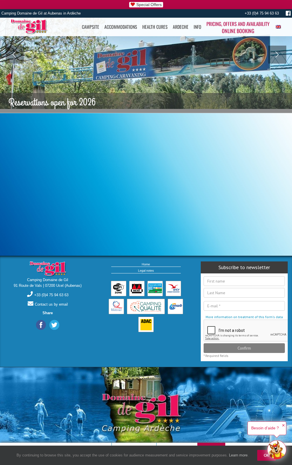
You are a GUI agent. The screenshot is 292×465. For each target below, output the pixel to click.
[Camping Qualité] (146, 306)
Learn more (238, 455)
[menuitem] (90, 27)
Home (146, 264)
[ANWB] (175, 306)
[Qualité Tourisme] (116, 306)
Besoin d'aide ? (265, 428)
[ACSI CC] (155, 288)
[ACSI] (137, 288)
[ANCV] (173, 288)
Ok (266, 455)
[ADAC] (146, 324)
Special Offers (149, 4)
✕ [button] (283, 425)
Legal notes (146, 270)
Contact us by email (51, 304)
